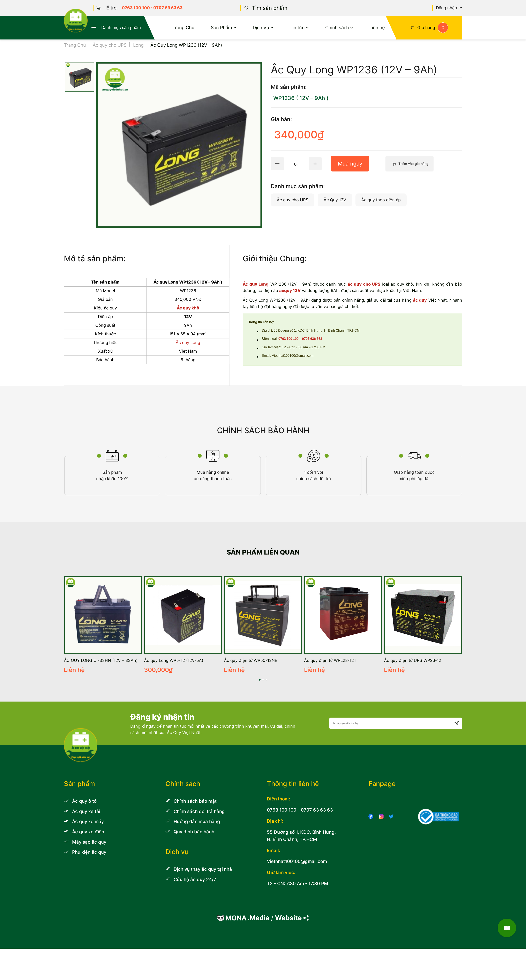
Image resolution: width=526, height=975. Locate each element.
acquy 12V (290, 290)
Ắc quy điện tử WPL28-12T (330, 660)
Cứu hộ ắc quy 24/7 (195, 879)
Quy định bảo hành (194, 831)
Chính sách (337, 27)
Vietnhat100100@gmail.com (297, 861)
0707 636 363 (312, 338)
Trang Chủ (183, 27)
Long (138, 45)
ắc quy (420, 300)
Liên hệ (377, 27)
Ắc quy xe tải (86, 811)
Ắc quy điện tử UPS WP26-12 (412, 660)
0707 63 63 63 (167, 7)
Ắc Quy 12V (335, 199)
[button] (260, 680)
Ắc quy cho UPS (110, 45)
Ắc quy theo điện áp (381, 199)
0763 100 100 (136, 7)
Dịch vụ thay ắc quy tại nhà (203, 869)
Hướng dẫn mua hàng (197, 821)
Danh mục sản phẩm (121, 27)
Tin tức (297, 27)
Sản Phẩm (221, 27)
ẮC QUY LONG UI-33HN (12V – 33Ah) (100, 660)
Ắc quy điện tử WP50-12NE (250, 660)
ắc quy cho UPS (364, 284)
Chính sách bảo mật (195, 801)
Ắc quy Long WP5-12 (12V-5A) (173, 660)
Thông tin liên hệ (293, 784)
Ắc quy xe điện (88, 831)
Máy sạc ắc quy (89, 842)
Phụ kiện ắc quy (89, 852)
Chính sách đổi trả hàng (199, 811)
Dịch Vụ (261, 27)
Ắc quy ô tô (84, 801)
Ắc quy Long (256, 284)
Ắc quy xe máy (88, 821)
